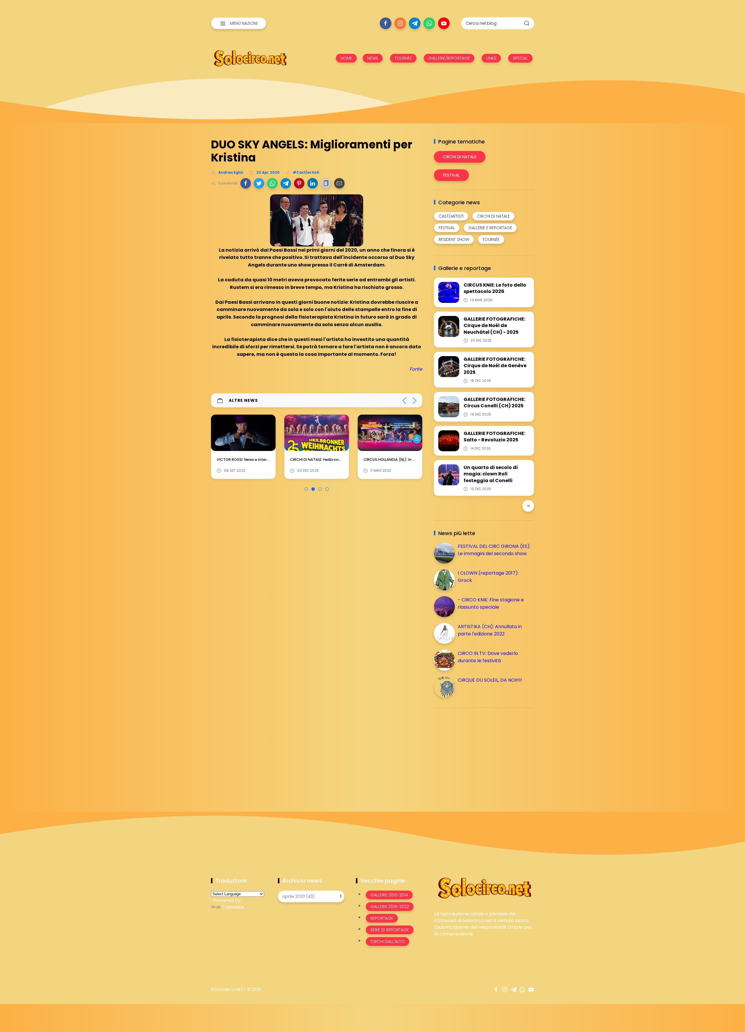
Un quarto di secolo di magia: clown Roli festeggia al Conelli (491, 474)
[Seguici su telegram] (415, 23)
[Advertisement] (477, 753)
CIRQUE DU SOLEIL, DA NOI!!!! (490, 680)
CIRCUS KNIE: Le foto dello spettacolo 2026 (495, 288)
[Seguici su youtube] (444, 23)
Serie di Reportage (389, 930)
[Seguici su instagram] (400, 23)
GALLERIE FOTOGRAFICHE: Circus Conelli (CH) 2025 (494, 402)
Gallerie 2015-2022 (389, 907)
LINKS (491, 58)
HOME (346, 58)
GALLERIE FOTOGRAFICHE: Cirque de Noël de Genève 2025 (495, 366)
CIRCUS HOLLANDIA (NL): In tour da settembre (405, 459)
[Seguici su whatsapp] (429, 23)
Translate (233, 907)
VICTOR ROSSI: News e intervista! (247, 459)
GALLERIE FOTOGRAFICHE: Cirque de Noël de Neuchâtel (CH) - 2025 (494, 325)
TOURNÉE (403, 58)
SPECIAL (520, 58)
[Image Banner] (484, 887)
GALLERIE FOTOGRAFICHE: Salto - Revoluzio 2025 (494, 436)
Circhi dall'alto (387, 941)
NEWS (372, 58)
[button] (245, 183)
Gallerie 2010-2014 (389, 895)
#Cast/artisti (306, 172)
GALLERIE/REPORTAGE (449, 58)
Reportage (381, 918)
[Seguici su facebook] (385, 23)
